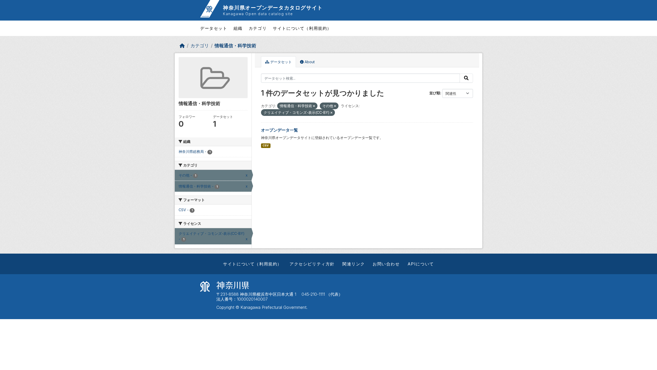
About (309, 62)
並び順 (434, 93)
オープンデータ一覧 (279, 130)
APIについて (421, 263)
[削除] (314, 106)
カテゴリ (258, 28)
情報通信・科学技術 (235, 45)
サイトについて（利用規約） (302, 28)
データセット (213, 28)
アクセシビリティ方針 (312, 263)
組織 (238, 28)
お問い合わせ (386, 263)
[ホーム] (182, 45)
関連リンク (353, 263)
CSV (266, 145)
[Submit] (466, 78)
